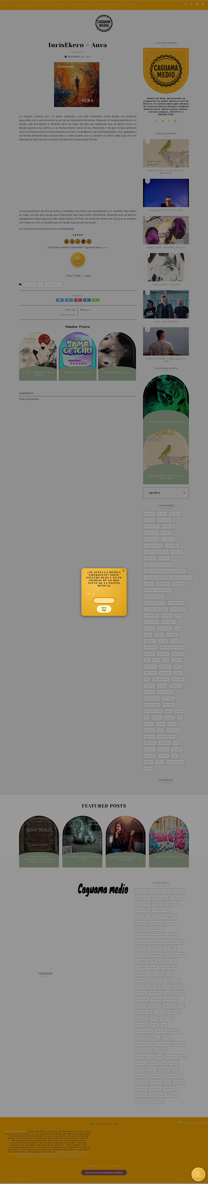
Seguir (104, 600)
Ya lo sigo (104, 609)
